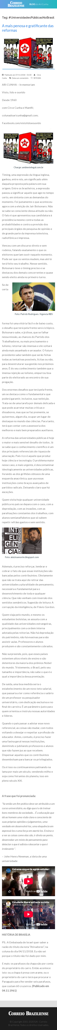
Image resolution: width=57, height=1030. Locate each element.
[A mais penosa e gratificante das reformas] (28, 51)
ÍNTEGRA (37, 78)
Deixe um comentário (20, 78)
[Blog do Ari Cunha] (39, 4)
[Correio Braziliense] (17, 4)
